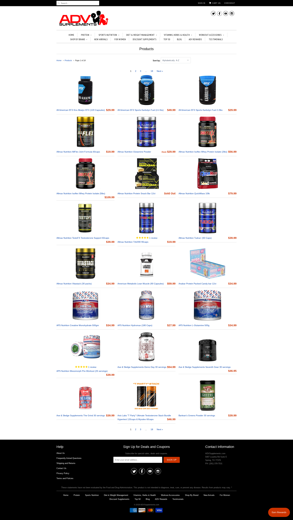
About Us (60, 453)
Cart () (216, 3)
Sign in (201, 3)
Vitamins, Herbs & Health (177, 34)
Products (146, 49)
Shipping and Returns (65, 463)
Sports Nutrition (108, 34)
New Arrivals (101, 39)
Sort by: (157, 60)
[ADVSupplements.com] (83, 19)
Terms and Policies (64, 478)
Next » (160, 71)
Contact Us (61, 468)
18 (152, 71)
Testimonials (216, 39)
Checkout (229, 3)
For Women (120, 39)
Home (71, 34)
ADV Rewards (195, 39)
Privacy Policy (62, 473)
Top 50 (166, 39)
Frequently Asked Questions (68, 458)
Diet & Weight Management (140, 34)
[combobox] (77, 3)
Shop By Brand (77, 39)
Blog (179, 39)
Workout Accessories (210, 34)
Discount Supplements (145, 39)
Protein (85, 34)
